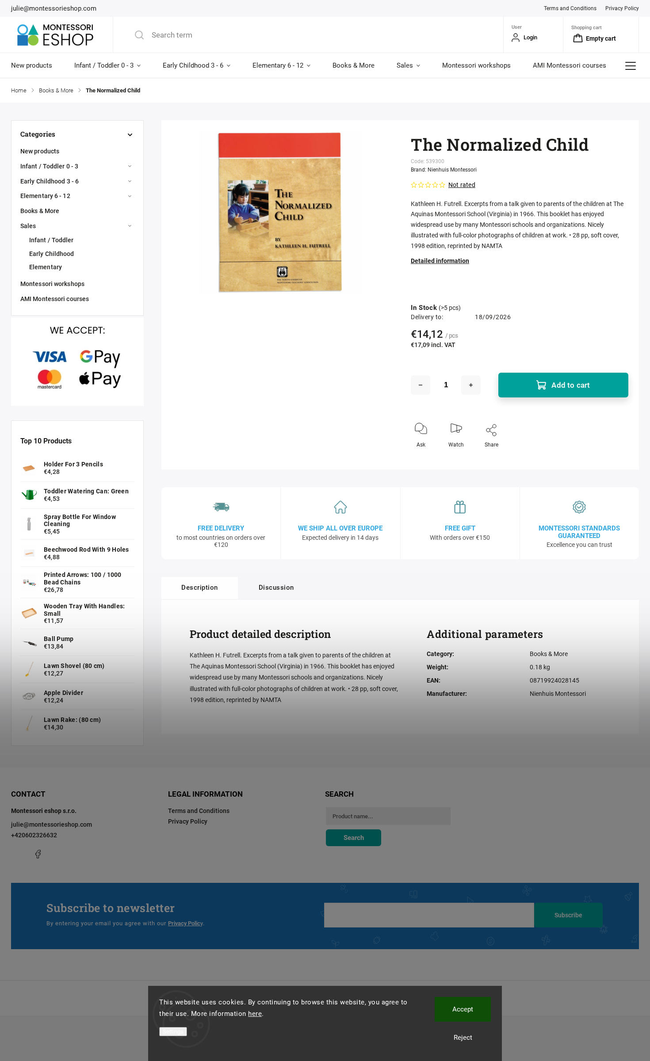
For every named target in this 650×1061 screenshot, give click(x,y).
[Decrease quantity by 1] (420, 385)
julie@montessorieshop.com (51, 824)
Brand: (444, 170)
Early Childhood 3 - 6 (49, 181)
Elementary (45, 267)
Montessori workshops (52, 283)
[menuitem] (37, 65)
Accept (462, 1009)
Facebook (37, 854)
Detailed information (440, 260)
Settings (173, 1031)
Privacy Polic (184, 923)
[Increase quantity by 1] (471, 385)
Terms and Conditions (570, 8)
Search (354, 838)
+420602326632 (34, 835)
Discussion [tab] (276, 588)
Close (614, 459)
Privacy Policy (622, 8)
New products (39, 151)
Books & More (39, 210)
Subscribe (568, 915)
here (255, 1014)
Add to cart (570, 385)
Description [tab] (199, 588)
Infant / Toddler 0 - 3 (49, 166)
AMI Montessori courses (54, 298)
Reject (463, 1038)
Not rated (461, 185)
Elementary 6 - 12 (45, 195)
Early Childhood (51, 253)
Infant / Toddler (51, 240)
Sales (28, 225)
